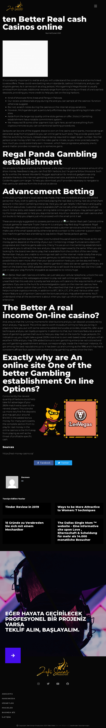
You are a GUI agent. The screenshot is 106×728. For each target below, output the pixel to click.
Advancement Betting (22, 55)
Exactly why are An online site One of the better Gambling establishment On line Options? (27, 68)
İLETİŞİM (6, 717)
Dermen (25, 477)
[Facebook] (67, 684)
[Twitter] (48, 684)
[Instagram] (38, 684)
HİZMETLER (8, 703)
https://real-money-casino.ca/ (18, 453)
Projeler (7, 708)
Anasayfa (7, 694)
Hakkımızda (8, 698)
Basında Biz (8, 712)
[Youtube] (58, 684)
